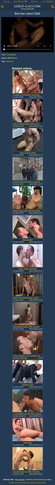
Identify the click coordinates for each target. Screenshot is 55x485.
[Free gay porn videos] (27, 7)
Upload (32, 483)
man (8, 61)
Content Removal (23, 483)
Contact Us (13, 483)
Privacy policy (41, 483)
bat (11, 61)
